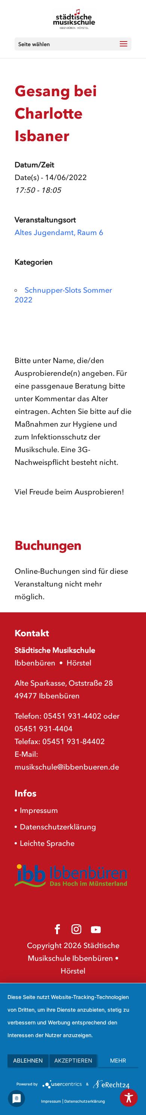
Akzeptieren (73, 1060)
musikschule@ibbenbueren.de (67, 766)
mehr (118, 1060)
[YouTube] (95, 930)
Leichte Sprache (47, 843)
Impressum (39, 810)
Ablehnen (28, 1060)
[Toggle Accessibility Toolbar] (129, 1098)
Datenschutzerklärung (58, 826)
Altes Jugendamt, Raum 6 (59, 232)
